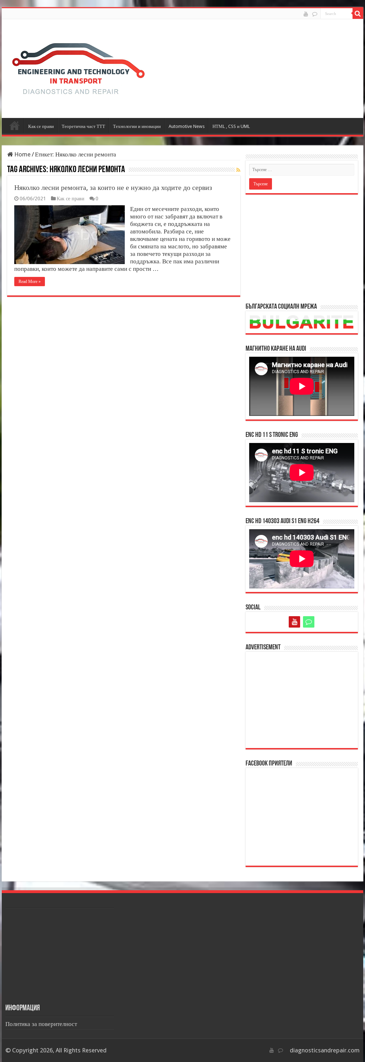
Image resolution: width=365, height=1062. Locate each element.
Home (22, 154)
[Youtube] (306, 14)
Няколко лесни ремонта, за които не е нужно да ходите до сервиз (113, 187)
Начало (14, 125)
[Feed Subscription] (238, 170)
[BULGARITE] (315, 14)
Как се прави (41, 126)
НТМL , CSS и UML (231, 126)
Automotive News (187, 126)
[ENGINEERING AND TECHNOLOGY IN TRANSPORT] (78, 67)
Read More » (30, 281)
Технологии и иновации (137, 126)
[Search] (358, 13)
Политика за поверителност (41, 1023)
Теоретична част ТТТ (83, 126)
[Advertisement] (302, 248)
